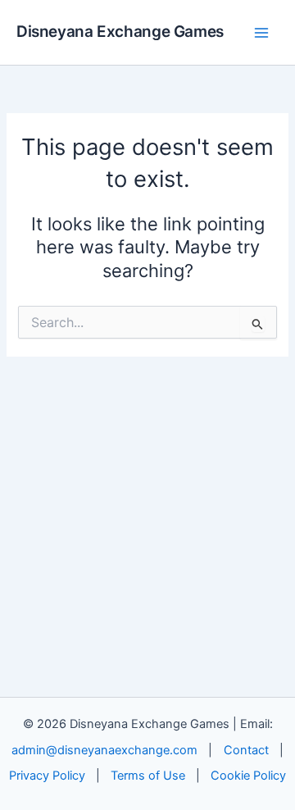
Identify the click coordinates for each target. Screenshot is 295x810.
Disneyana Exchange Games (120, 31)
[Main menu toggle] (261, 33)
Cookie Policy (248, 775)
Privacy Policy (47, 775)
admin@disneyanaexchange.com (104, 750)
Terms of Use (148, 775)
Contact (246, 750)
